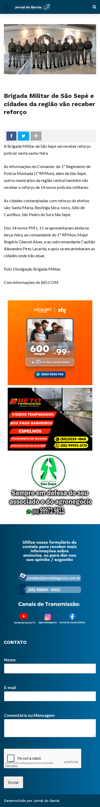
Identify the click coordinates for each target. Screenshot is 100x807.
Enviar (13, 782)
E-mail (11, 687)
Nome (11, 659)
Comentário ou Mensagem (29, 715)
